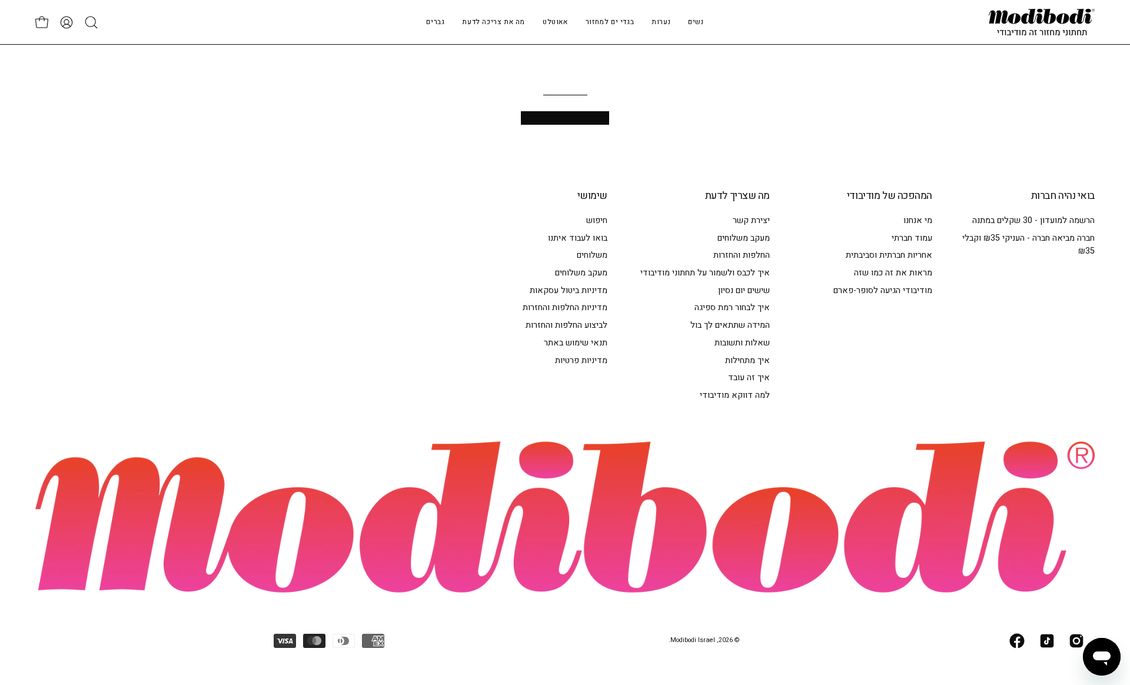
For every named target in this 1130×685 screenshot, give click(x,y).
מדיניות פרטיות (581, 360)
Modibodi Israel (692, 640)
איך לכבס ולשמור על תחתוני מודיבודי (705, 273)
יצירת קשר (751, 220)
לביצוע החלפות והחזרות (566, 325)
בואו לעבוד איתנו (577, 238)
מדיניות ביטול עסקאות (568, 290)
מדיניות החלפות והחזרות (565, 307)
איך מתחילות (747, 360)
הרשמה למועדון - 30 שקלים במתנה (1033, 220)
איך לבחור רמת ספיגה (732, 307)
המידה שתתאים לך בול (730, 325)
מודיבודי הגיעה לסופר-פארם (882, 290)
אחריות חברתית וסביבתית (889, 255)
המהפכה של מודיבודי (889, 195)
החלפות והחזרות (741, 255)
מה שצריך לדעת (737, 195)
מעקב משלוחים (743, 238)
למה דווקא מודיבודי (735, 395)
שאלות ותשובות (742, 343)
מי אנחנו (917, 220)
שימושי (592, 195)
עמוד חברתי (912, 238)
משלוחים (592, 255)
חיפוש (596, 220)
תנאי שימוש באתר (575, 343)
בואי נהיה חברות (1063, 195)
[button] (661, 22)
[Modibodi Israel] (1042, 22)
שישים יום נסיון (744, 290)
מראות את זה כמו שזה (893, 273)
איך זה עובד (749, 377)
